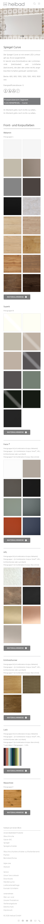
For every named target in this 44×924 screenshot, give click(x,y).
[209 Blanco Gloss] (12, 315)
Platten (7, 855)
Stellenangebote (10, 903)
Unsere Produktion (11, 900)
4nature (7, 867)
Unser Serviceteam (11, 875)
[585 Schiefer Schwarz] (31, 588)
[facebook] (23, 921)
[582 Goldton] (12, 607)
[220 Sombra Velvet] (12, 411)
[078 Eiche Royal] (12, 256)
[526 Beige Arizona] (31, 461)
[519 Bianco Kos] (12, 461)
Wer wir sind (9, 897)
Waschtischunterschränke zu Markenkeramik (22, 851)
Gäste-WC (8, 839)
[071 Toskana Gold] (12, 218)
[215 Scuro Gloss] (31, 353)
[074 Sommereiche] (31, 237)
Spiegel (7, 843)
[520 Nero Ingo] (31, 480)
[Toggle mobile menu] (39, 3)
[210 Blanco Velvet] (31, 315)
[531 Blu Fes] (31, 519)
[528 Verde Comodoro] (31, 499)
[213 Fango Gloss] (31, 334)
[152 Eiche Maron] (12, 696)
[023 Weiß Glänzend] (31, 141)
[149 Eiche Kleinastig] (12, 677)
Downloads (8, 878)
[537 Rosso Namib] (12, 519)
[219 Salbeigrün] (31, 372)
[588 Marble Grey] (12, 569)
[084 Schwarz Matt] (12, 199)
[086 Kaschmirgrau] (12, 160)
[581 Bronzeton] (12, 627)
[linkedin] (31, 921)
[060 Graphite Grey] (31, 179)
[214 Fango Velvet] (12, 353)
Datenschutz (9, 906)
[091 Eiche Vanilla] (12, 237)
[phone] (39, 921)
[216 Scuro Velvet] (12, 372)
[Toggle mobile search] (34, 3)
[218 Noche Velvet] (31, 392)
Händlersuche (9, 882)
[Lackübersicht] (12, 749)
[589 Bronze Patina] (31, 569)
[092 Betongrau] (31, 199)
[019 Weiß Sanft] (12, 141)
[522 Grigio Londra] (12, 480)
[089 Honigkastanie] (31, 218)
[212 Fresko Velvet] (12, 334)
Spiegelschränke (10, 846)
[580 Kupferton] (31, 607)
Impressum (8, 910)
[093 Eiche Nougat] (31, 256)
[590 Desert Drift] (12, 588)
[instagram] (18, 921)
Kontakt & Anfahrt (11, 888)
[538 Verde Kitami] (12, 499)
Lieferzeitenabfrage (11, 885)
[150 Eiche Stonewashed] (31, 677)
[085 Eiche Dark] (12, 275)
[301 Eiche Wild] (12, 791)
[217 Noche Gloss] (12, 392)
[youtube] (27, 921)
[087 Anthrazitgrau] (12, 179)
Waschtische (9, 836)
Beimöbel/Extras (10, 858)
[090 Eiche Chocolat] (31, 275)
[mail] (35, 921)
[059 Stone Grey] (31, 160)
